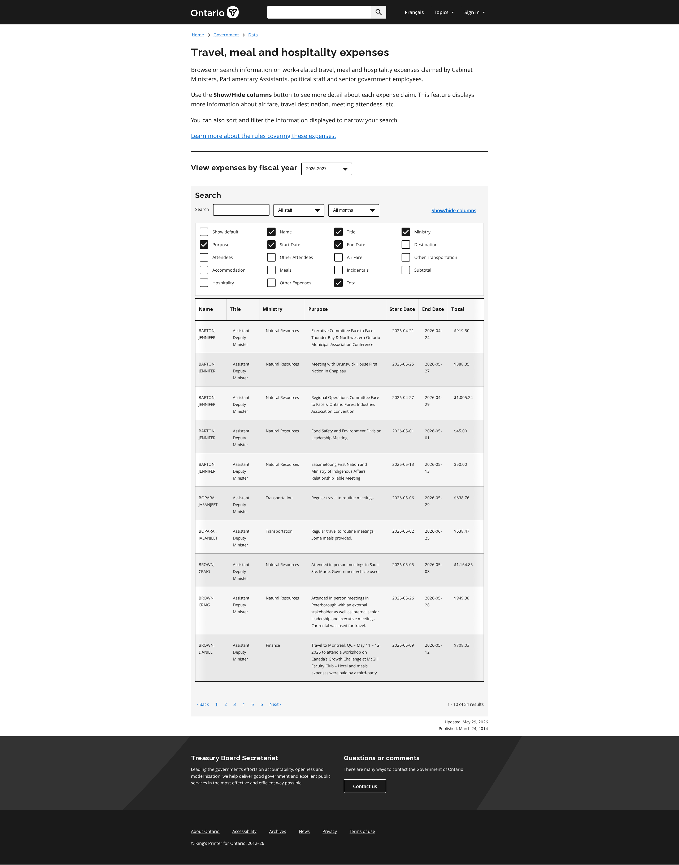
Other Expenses (295, 283)
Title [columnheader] (235, 309)
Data (253, 35)
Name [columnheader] (206, 309)
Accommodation (229, 270)
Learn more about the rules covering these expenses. (263, 136)
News (304, 831)
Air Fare (354, 257)
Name (286, 232)
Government (226, 35)
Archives (277, 831)
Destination (426, 244)
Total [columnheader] (457, 309)
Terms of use (362, 831)
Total (351, 283)
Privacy (330, 831)
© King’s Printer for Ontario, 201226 (227, 843)
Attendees (222, 257)
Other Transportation (435, 257)
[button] (378, 12)
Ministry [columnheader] (272, 309)
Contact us (365, 786)
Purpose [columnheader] (318, 309)
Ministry (422, 232)
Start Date (290, 244)
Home (198, 35)
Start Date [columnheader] (402, 309)
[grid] (339, 309)
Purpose (220, 244)
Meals (285, 270)
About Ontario (205, 831)
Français (414, 12)
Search (202, 209)
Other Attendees (296, 257)
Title (351, 232)
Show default (225, 232)
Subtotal (422, 270)
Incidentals (358, 270)
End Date (356, 244)
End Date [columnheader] (433, 309)
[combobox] (326, 12)
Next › (275, 704)
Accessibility (244, 831)
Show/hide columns (454, 210)
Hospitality (223, 283)
